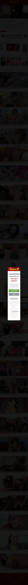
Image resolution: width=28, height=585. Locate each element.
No (14, 294)
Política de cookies (15, 311)
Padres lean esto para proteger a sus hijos (14, 299)
